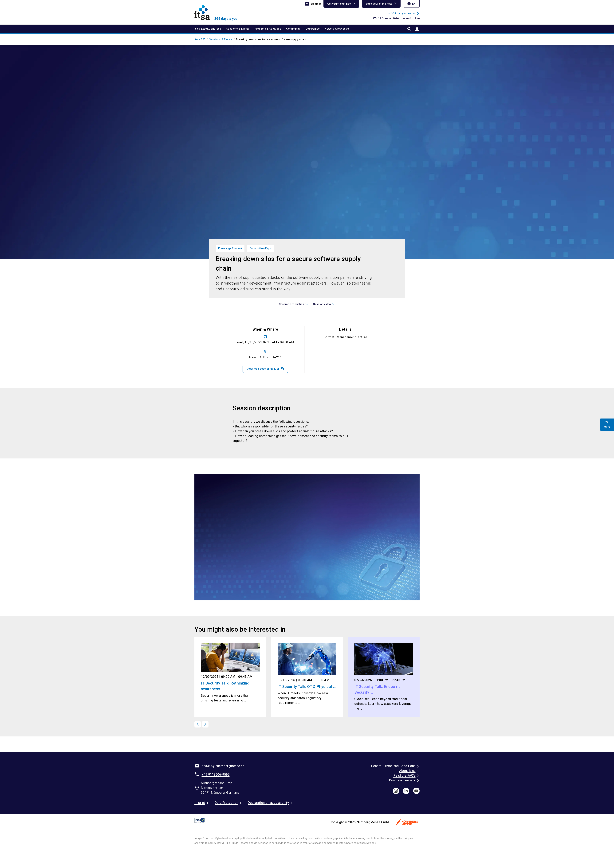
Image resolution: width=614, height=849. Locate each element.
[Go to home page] (220, 12)
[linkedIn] (406, 791)
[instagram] (396, 791)
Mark (607, 424)
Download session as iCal (265, 369)
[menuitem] (210, 29)
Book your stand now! (379, 3)
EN (411, 4)
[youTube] (416, 791)
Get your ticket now (339, 3)
